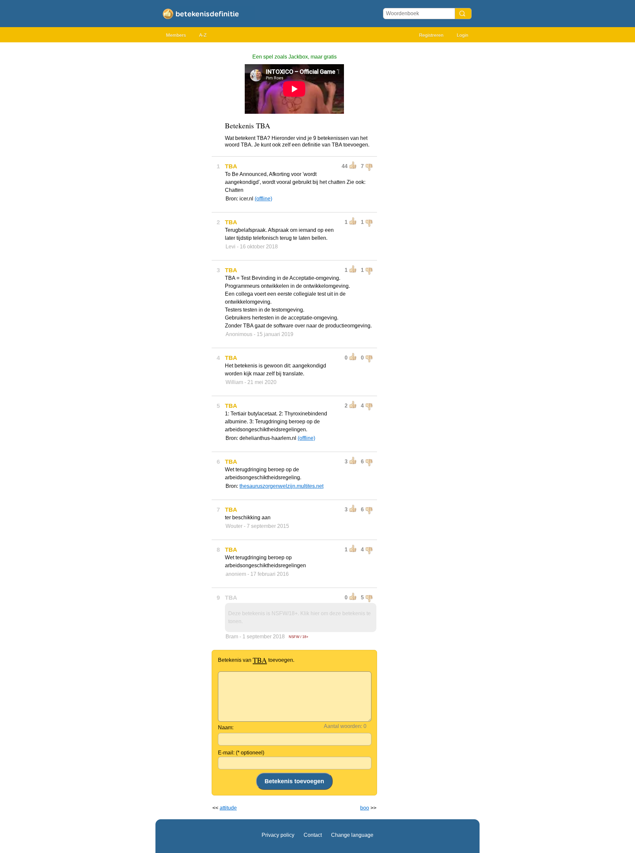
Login (462, 35)
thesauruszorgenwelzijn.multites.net (281, 486)
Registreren (431, 35)
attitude (228, 808)
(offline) (263, 198)
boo (364, 808)
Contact (313, 835)
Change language (352, 835)
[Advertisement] (181, 145)
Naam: (225, 727)
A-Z (203, 35)
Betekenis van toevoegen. (256, 660)
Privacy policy (278, 835)
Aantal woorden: (343, 726)
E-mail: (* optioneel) (241, 752)
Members (176, 35)
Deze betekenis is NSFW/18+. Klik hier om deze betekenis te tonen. (299, 617)
